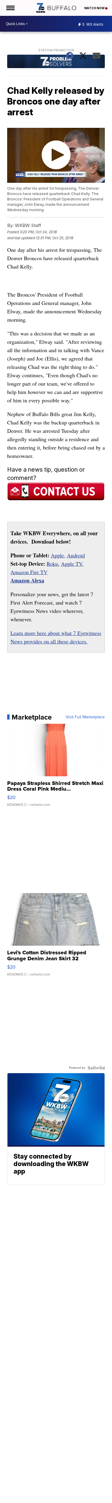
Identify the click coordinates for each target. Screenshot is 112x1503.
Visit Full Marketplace (85, 717)
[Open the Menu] (10, 7)
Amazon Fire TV (28, 572)
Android (76, 555)
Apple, (58, 555)
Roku (52, 563)
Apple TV (71, 563)
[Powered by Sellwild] (96, 1068)
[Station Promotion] (56, 62)
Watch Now (94, 8)
